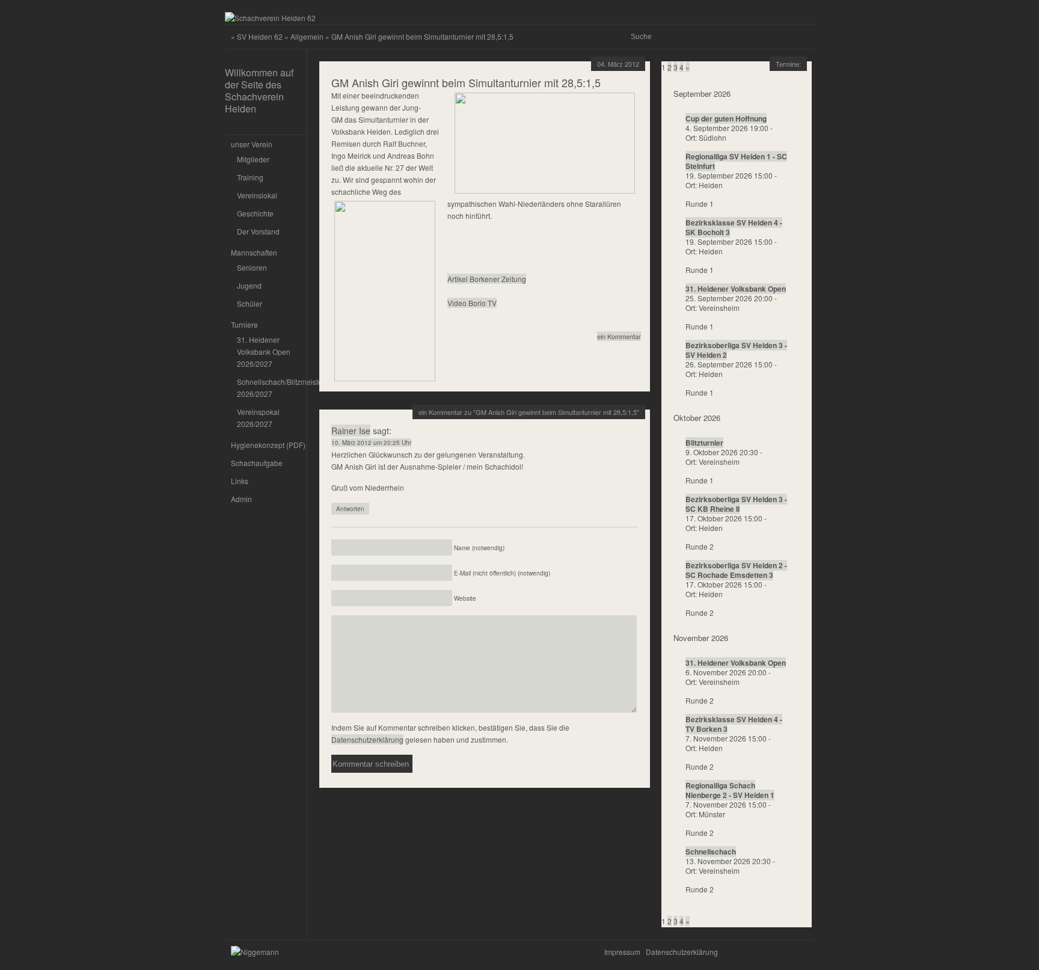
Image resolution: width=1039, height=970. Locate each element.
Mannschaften (254, 252)
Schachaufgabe (257, 463)
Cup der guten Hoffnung (726, 118)
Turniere (244, 324)
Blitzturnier (704, 442)
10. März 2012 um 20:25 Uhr (371, 442)
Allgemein (306, 36)
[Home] (270, 18)
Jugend (249, 285)
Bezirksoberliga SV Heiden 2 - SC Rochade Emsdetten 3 (736, 570)
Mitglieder (253, 159)
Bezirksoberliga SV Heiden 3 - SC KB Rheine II (736, 504)
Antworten (350, 509)
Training (250, 177)
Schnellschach (710, 851)
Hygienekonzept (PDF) (268, 445)
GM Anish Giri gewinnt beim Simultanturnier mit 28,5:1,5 (466, 82)
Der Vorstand (258, 231)
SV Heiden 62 (260, 36)
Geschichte (255, 213)
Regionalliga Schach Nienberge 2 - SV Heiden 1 (729, 790)
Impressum (622, 952)
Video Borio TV (472, 303)
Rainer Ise (350, 431)
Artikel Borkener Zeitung (486, 279)
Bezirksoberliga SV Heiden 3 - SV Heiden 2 (736, 350)
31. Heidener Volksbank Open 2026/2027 (263, 351)
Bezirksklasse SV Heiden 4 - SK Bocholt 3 (733, 227)
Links (239, 481)
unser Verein (251, 144)
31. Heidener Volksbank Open (735, 288)
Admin (241, 499)
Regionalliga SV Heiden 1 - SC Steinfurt (736, 161)
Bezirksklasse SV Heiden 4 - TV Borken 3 (733, 724)
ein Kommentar (619, 336)
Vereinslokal (257, 195)
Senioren (252, 267)
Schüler (249, 303)
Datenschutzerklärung (367, 739)
